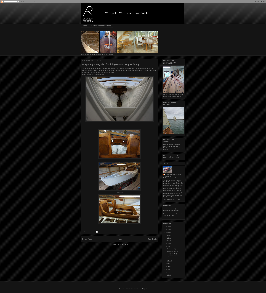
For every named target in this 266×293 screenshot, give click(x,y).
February (170, 249)
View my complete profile (171, 199)
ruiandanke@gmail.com (175, 209)
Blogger (144, 289)
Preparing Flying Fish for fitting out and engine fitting (110, 64)
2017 (167, 243)
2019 (167, 238)
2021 (167, 232)
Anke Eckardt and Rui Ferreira (173, 175)
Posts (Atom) (124, 244)
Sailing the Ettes (168, 215)
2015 (167, 261)
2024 (167, 226)
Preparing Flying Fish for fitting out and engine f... (172, 254)
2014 (167, 264)
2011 (167, 272)
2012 (167, 269)
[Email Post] (96, 232)
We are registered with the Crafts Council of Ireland (172, 156)
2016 (167, 246)
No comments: (89, 232)
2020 (167, 235)
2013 (167, 266)
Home (85, 25)
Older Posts (152, 239)
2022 (167, 229)
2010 (167, 275)
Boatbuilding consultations (101, 25)
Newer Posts (87, 239)
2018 (167, 241)
